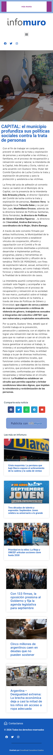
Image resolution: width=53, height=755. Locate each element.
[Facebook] (5, 43)
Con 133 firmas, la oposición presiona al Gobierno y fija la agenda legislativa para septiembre (25, 601)
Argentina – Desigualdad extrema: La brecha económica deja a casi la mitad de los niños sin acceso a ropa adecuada (26, 699)
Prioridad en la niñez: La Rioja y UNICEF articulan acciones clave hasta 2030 (24, 552)
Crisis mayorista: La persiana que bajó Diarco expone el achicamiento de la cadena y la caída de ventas (26, 468)
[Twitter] (11, 43)
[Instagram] (16, 43)
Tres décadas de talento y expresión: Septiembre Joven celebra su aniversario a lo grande (25, 510)
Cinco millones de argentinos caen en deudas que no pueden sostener (24, 649)
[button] (26, 34)
